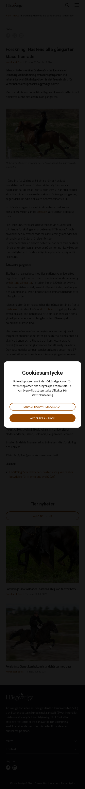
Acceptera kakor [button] (42, 418)
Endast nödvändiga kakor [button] (42, 406)
